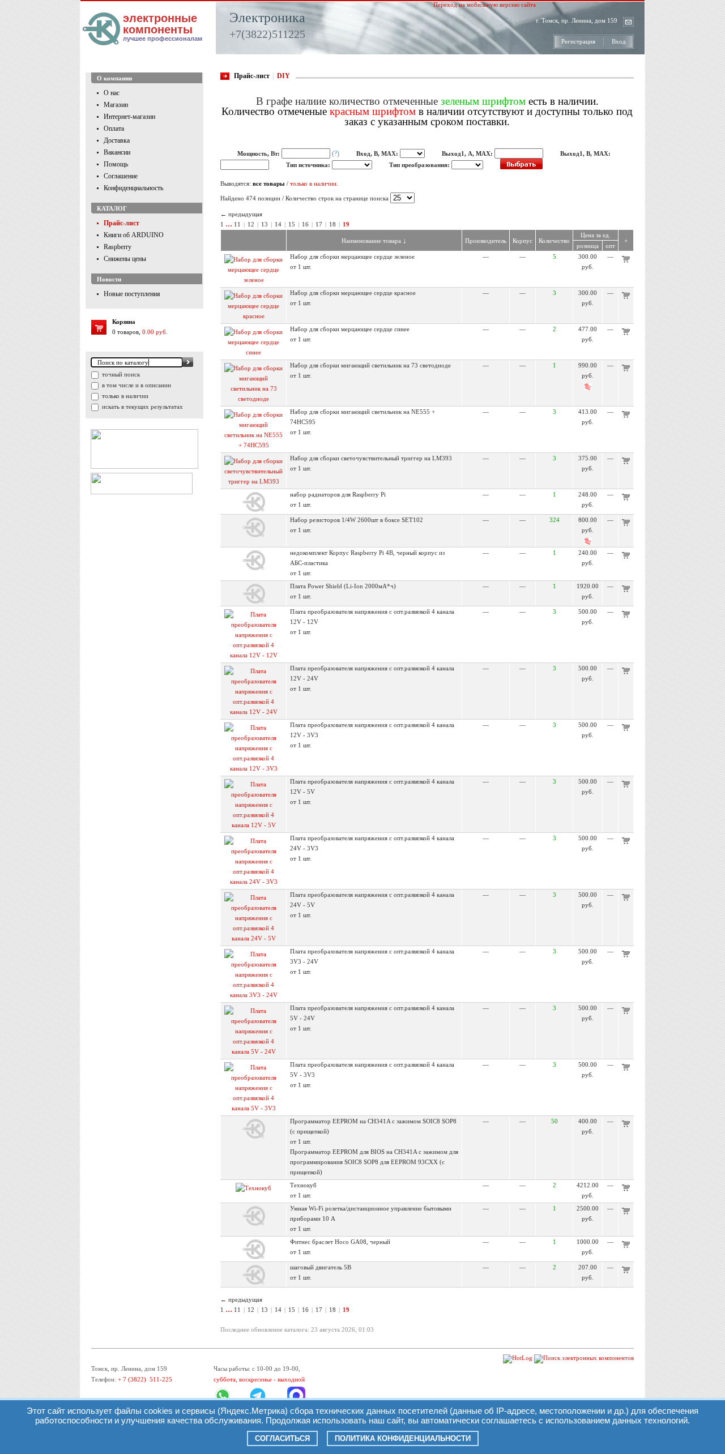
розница (588, 245)
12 (251, 224)
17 (318, 224)
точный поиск (120, 374)
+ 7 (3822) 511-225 (145, 1379)
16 (305, 224)
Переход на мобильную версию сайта (484, 4)
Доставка (117, 140)
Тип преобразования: (420, 164)
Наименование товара (374, 240)
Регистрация (578, 41)
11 (237, 224)
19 (346, 224)
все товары (269, 183)
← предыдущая (241, 214)
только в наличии (124, 395)
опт (610, 245)
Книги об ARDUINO (134, 235)
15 (291, 224)
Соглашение (121, 176)
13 (264, 224)
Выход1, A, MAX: (468, 153)
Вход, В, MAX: (378, 153)
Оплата (114, 128)
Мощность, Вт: (259, 153)
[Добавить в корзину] (626, 260)
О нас (112, 93)
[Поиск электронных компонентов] (584, 1357)
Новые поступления (132, 294)
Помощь (116, 164)
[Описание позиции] (253, 279)
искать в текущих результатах (141, 406)
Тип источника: (309, 164)
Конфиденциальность (133, 188)
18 (332, 224)
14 (278, 224)
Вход (619, 41)
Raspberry (117, 247)
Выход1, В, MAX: (585, 153)
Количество (554, 240)
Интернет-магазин (129, 117)
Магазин (116, 105)
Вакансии (117, 152)
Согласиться (282, 1438)
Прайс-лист (121, 223)
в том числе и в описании (135, 385)
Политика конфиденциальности (403, 1438)
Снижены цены (125, 259)
